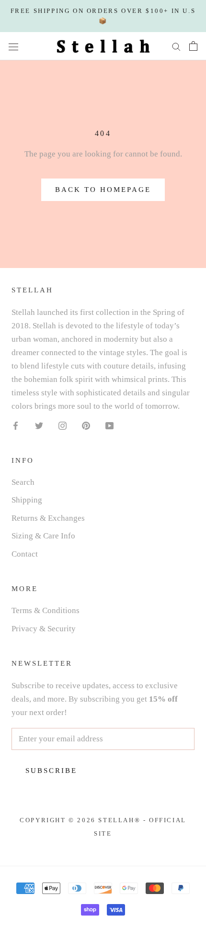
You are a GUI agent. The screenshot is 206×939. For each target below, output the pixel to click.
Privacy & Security (43, 628)
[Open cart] (193, 46)
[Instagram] (62, 425)
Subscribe (51, 770)
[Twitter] (39, 425)
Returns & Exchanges (48, 518)
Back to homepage (103, 189)
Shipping (26, 499)
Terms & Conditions (45, 610)
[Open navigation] (13, 46)
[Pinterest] (86, 425)
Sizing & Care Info (43, 535)
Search (22, 482)
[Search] (176, 46)
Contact (24, 554)
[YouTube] (109, 425)
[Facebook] (15, 425)
